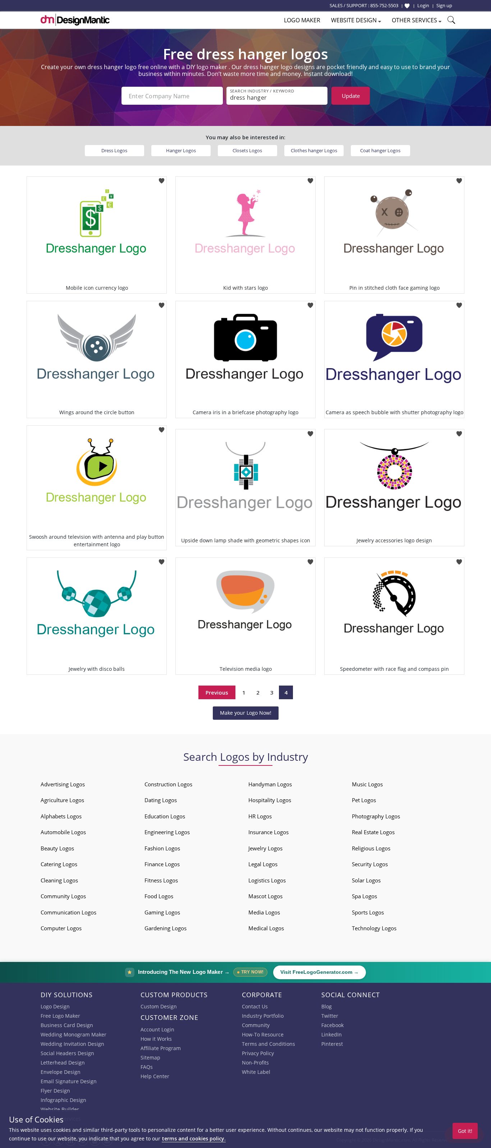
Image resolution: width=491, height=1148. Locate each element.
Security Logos (370, 864)
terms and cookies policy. (194, 1138)
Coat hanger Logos (380, 150)
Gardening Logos (165, 928)
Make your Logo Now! (245, 712)
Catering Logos (59, 864)
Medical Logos (266, 928)
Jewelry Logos (265, 848)
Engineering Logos (167, 832)
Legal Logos (262, 864)
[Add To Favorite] (161, 178)
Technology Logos (374, 928)
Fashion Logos (162, 848)
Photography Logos (376, 816)
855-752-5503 (384, 5)
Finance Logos (162, 864)
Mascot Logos (265, 896)
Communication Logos (68, 912)
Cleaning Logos (59, 880)
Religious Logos (371, 848)
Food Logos (158, 896)
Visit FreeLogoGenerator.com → (319, 972)
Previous (217, 692)
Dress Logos (114, 150)
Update (351, 95)
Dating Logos (160, 800)
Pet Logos (364, 800)
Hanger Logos (181, 150)
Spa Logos (364, 896)
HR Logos (260, 816)
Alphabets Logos (61, 816)
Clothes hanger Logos (314, 150)
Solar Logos (366, 880)
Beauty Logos (57, 848)
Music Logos (367, 784)
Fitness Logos (161, 880)
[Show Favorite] (407, 6)
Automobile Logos (63, 832)
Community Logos (63, 896)
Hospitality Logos (269, 800)
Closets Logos (247, 150)
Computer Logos (61, 928)
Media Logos (264, 912)
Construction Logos (168, 784)
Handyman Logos (270, 784)
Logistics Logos (267, 880)
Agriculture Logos (62, 800)
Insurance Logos (268, 832)
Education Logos (164, 816)
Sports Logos (368, 912)
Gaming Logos (162, 912)
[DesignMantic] (75, 20)
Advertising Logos (63, 784)
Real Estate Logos (373, 832)
